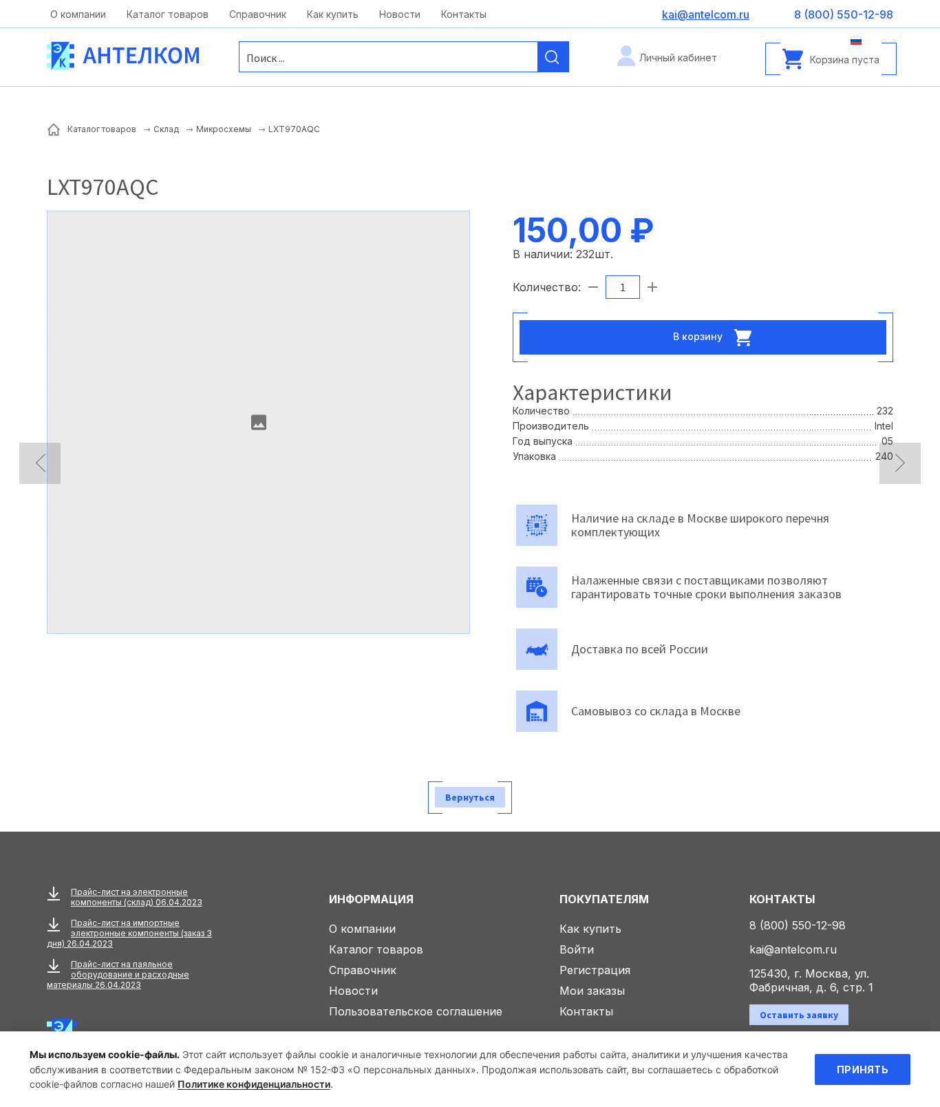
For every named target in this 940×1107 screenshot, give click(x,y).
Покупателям (604, 899)
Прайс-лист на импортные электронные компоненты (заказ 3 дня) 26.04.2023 (129, 933)
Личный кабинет (678, 57)
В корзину (699, 335)
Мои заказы (592, 991)
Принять (862, 1069)
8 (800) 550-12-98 (797, 925)
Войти (576, 949)
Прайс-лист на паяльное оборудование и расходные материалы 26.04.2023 (118, 974)
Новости (399, 14)
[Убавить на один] (593, 287)
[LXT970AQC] (258, 422)
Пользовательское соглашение (415, 1011)
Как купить (333, 14)
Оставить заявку (799, 1015)
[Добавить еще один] (652, 287)
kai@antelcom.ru (793, 949)
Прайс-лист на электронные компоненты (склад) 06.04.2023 (136, 897)
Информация (371, 899)
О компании (78, 14)
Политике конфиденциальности (254, 1084)
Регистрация (594, 970)
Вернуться (470, 797)
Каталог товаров (168, 14)
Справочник (257, 14)
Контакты (464, 14)
